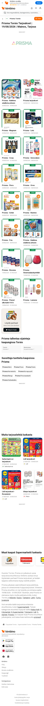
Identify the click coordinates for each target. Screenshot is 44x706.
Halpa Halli (35, 609)
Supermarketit (23, 607)
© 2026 (22, 695)
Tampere (26, 598)
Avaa (39, 3)
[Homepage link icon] (3, 624)
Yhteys (4, 667)
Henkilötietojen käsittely (22, 703)
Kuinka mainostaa (8, 684)
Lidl (34, 612)
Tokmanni (28, 612)
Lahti (33, 598)
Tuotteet (5, 676)
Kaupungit (5, 673)
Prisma (11, 614)
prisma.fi (37, 617)
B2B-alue (5, 687)
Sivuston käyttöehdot (22, 700)
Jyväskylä (5, 600)
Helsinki (12, 598)
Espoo (19, 598)
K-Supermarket (17, 612)
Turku (38, 598)
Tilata (39, 18)
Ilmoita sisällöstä (7, 670)
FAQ (3, 665)
